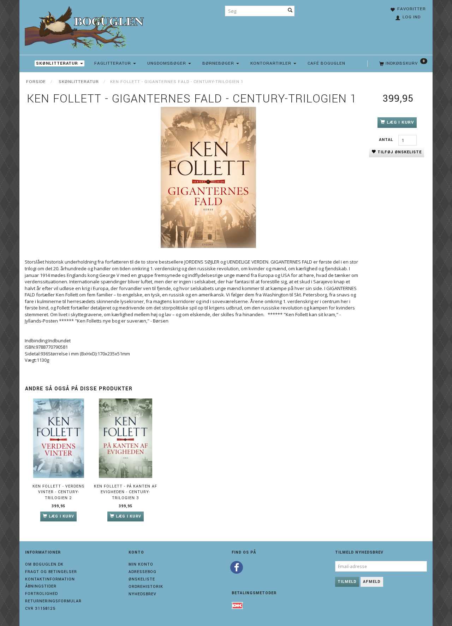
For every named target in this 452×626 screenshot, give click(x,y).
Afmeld (372, 581)
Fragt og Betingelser (51, 571)
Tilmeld (347, 581)
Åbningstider (40, 586)
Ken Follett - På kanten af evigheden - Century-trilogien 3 (125, 492)
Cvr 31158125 (40, 608)
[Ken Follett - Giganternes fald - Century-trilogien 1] (208, 177)
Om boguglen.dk (44, 564)
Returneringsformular (53, 601)
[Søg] (290, 10)
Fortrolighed (41, 593)
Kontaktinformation (50, 579)
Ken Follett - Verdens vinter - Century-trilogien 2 (58, 492)
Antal (387, 140)
